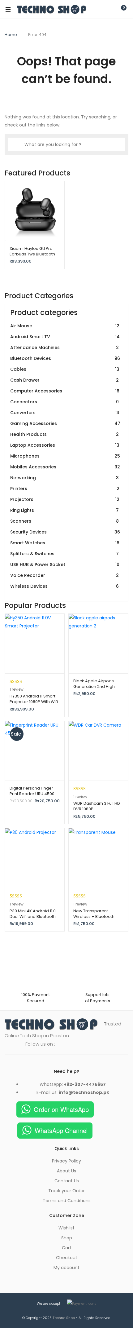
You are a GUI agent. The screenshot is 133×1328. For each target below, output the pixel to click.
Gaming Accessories (65, 423)
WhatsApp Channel (61, 1130)
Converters (64, 412)
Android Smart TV (65, 337)
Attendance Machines (64, 347)
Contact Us (66, 1181)
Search (94, 9)
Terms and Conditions (67, 1200)
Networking (64, 478)
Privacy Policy (66, 1161)
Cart (66, 1248)
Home (11, 35)
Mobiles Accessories (65, 467)
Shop (66, 1238)
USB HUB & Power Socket (64, 564)
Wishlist (66, 1228)
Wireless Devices (64, 586)
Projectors (64, 499)
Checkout (66, 1258)
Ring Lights (64, 510)
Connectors (64, 402)
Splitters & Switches (64, 554)
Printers (64, 488)
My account (66, 1267)
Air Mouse (64, 326)
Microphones (65, 456)
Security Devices (65, 532)
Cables (64, 369)
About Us (66, 1171)
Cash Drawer (64, 380)
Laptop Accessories (64, 445)
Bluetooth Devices (65, 358)
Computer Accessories (64, 391)
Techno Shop (64, 1317)
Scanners (64, 521)
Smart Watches (64, 543)
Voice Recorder (64, 575)
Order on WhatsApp (61, 1109)
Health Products (64, 434)
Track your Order (66, 1191)
